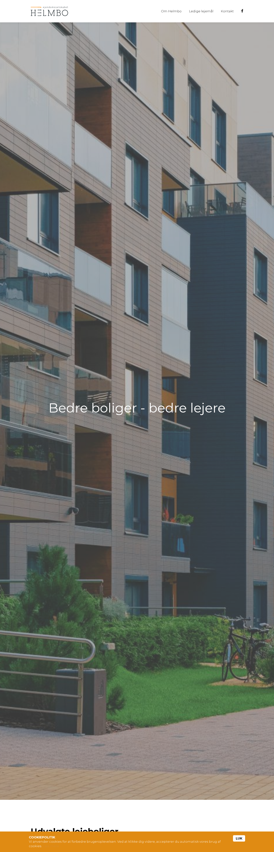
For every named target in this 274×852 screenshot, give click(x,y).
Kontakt (227, 11)
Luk (239, 838)
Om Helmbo (171, 11)
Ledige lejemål (201, 11)
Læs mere (51, 846)
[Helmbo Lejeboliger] (49, 11)
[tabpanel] (137, 411)
